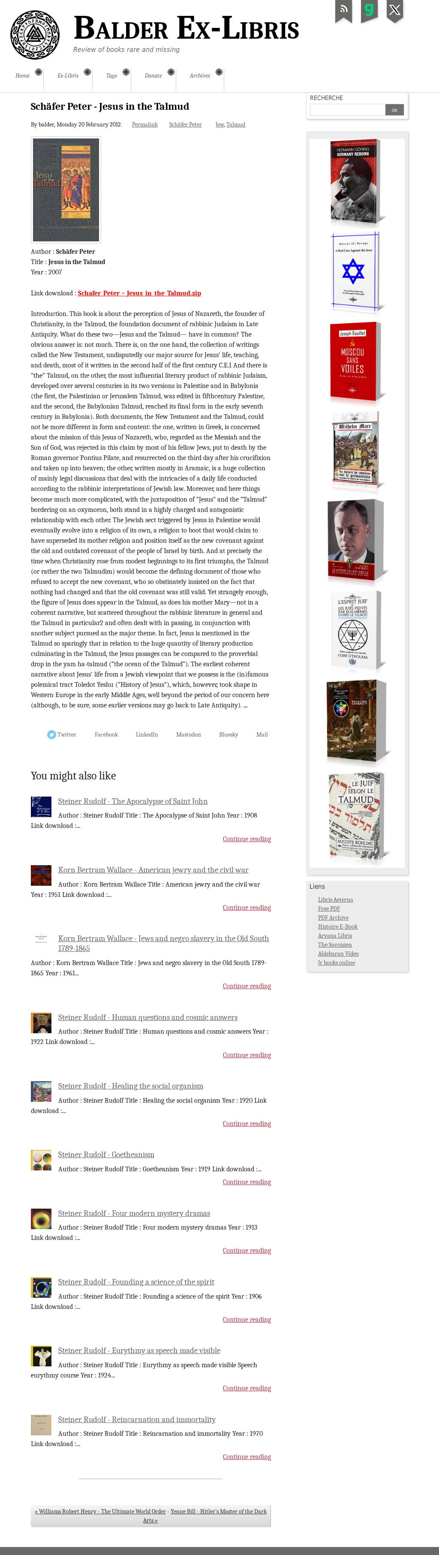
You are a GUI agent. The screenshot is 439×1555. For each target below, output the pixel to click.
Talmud (235, 124)
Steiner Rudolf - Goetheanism (106, 1154)
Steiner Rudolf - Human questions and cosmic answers (148, 1017)
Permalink (145, 124)
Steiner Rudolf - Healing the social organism (130, 1086)
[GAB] (369, 23)
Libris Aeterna (335, 899)
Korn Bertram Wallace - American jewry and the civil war (153, 870)
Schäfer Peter (185, 124)
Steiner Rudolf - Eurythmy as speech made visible (139, 1350)
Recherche (326, 97)
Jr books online (336, 962)
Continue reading (247, 839)
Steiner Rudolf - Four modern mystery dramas (134, 1213)
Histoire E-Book (338, 926)
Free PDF (329, 908)
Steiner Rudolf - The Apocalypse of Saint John (133, 801)
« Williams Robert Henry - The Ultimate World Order (100, 1511)
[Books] (357, 865)
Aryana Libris (335, 935)
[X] (395, 23)
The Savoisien (335, 944)
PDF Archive (333, 917)
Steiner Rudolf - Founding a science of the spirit (136, 1282)
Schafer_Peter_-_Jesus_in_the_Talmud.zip (139, 293)
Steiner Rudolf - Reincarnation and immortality (137, 1419)
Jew (220, 124)
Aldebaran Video (338, 953)
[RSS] (343, 23)
